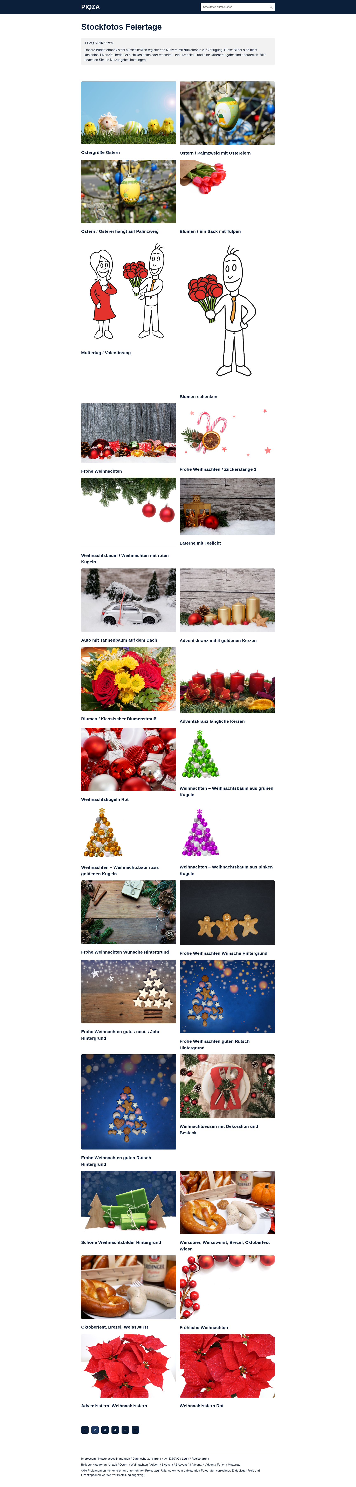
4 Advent (208, 1464)
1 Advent (167, 1464)
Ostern (123, 1464)
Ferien (221, 1464)
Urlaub (112, 1464)
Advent (154, 1464)
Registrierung (200, 1458)
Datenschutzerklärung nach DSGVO (155, 1458)
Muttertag (234, 1464)
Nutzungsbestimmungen (114, 1458)
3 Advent (195, 1464)
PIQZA (90, 7)
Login (185, 1458)
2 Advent (181, 1464)
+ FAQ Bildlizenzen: (99, 43)
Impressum (88, 1458)
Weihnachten (139, 1464)
